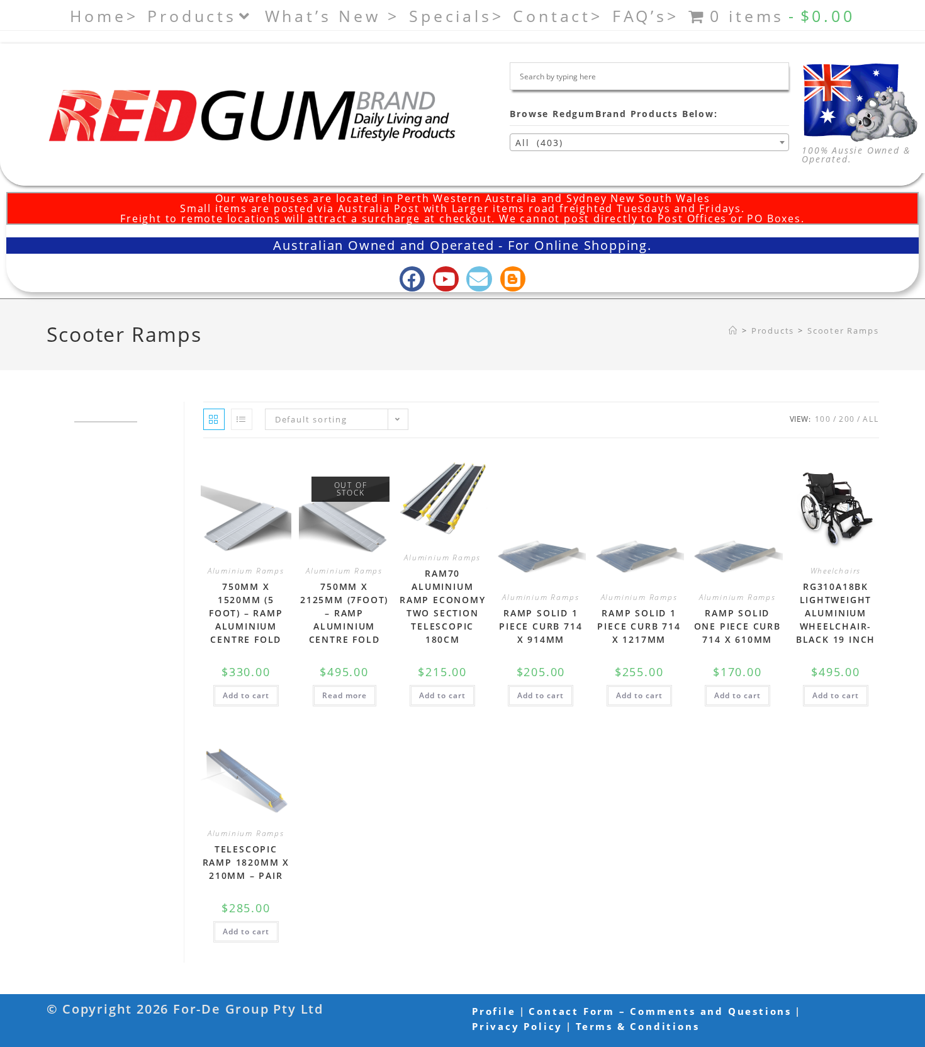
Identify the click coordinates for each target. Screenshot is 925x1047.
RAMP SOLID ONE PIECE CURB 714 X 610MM (737, 626)
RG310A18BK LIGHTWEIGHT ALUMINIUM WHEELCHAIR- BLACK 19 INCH (835, 612)
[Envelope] (479, 279)
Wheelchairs (835, 570)
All (870, 419)
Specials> (456, 15)
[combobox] (649, 142)
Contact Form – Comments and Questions (660, 1011)
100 (823, 419)
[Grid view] (214, 419)
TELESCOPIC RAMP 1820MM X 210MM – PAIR (246, 862)
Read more (344, 695)
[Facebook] (412, 279)
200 (847, 419)
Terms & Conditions (637, 1026)
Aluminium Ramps (246, 570)
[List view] (241, 419)
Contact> (557, 15)
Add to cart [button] (246, 695)
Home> (104, 15)
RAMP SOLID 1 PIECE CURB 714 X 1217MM (638, 626)
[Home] (733, 330)
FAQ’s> (645, 15)
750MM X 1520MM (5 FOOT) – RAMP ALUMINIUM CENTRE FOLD (246, 612)
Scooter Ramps (842, 330)
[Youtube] (446, 279)
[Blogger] (513, 279)
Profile (494, 1011)
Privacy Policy (517, 1026)
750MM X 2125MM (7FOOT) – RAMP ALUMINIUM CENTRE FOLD (344, 612)
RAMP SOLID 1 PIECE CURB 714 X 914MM (540, 626)
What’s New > (332, 15)
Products (191, 15)
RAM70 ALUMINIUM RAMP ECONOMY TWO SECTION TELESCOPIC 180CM (443, 606)
